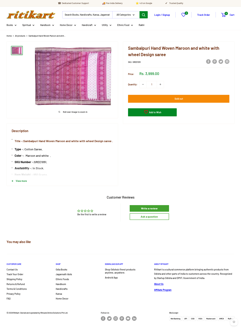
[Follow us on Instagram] (115, 318)
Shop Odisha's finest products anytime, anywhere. (120, 271)
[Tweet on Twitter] (221, 61)
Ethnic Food (123, 25)
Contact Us (12, 269)
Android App (111, 277)
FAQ (8, 298)
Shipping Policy (14, 279)
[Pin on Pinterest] (214, 61)
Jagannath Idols (64, 274)
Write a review (149, 208)
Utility (105, 25)
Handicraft (87, 25)
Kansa (59, 293)
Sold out (179, 98)
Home (9, 36)
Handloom (45, 25)
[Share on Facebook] (208, 61)
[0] (183, 15)
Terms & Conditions (17, 288)
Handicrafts (62, 288)
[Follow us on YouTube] (128, 318)
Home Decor (66, 25)
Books (10, 25)
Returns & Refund (16, 284)
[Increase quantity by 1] (160, 84)
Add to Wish (155, 112)
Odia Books (61, 269)
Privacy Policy (13, 293)
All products (20, 36)
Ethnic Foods (62, 279)
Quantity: (132, 84)
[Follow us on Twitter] (109, 318)
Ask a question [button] (149, 216)
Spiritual (26, 25)
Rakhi (141, 25)
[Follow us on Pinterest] (122, 318)
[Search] (144, 14)
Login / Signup (162, 14)
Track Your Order (15, 274)
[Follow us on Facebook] (103, 318)
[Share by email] (227, 61)
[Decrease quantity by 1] (143, 84)
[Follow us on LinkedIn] (134, 318)
